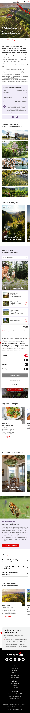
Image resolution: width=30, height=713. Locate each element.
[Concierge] (4, 1)
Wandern (15, 673)
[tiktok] (19, 659)
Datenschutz (22, 704)
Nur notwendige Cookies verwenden (15, 384)
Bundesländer (15, 683)
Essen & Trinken (15, 677)
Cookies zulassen (15, 375)
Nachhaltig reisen (15, 698)
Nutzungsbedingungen (10, 706)
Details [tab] (15, 331)
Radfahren (15, 670)
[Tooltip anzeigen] (28, 36)
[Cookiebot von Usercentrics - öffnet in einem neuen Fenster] (22, 327)
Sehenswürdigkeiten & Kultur (15, 40)
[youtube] (23, 659)
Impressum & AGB (13, 704)
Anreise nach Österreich (15, 694)
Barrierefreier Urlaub (15, 696)
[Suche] (2, 1)
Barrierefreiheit (21, 706)
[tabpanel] (15, 293)
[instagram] (13, 117)
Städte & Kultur (15, 675)
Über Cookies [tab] (24, 331)
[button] (15, 257)
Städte (15, 685)
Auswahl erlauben (15, 380)
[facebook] (17, 117)
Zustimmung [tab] (5, 331)
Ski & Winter (15, 668)
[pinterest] (15, 659)
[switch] (26, 360)
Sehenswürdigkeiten (15, 688)
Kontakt (5, 704)
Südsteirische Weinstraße (11, 78)
